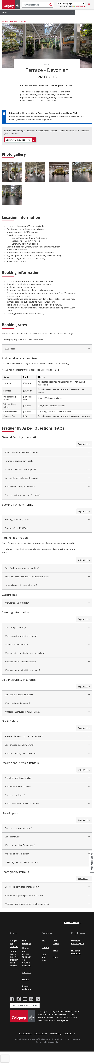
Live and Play (44, 957)
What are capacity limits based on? (20, 753)
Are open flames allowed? (16, 644)
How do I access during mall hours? (21, 585)
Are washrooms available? (17, 602)
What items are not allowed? (18, 786)
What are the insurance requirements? (22, 711)
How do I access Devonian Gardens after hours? (27, 576)
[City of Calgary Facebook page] (12, 999)
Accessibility (56, 1033)
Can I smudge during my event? (19, 745)
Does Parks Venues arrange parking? (22, 568)
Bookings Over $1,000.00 (16, 528)
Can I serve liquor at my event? (19, 694)
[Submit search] (50, 5)
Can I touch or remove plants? (18, 828)
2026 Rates (10, 348)
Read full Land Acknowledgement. (54, 1020)
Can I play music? (12, 836)
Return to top (72, 922)
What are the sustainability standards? (22, 670)
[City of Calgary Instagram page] (18, 999)
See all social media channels (24, 1005)
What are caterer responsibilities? (20, 661)
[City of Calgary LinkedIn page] (31, 999)
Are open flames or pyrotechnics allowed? (24, 736)
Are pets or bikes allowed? (17, 853)
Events (25, 979)
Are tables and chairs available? (19, 778)
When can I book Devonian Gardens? (22, 452)
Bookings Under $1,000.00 (17, 519)
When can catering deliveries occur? (21, 636)
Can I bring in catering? (15, 627)
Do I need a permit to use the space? (21, 478)
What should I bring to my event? (20, 486)
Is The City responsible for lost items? (22, 862)
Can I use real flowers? (15, 795)
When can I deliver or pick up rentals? (22, 803)
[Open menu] (89, 5)
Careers (45, 947)
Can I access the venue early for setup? (22, 495)
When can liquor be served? (17, 703)
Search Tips (69, 1033)
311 (43, 940)
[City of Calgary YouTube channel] (25, 999)
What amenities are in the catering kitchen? (25, 653)
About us (26, 972)
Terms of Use (40, 1033)
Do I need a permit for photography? (22, 886)
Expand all (83, 444)
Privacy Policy (25, 1033)
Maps (55, 950)
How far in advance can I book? (19, 461)
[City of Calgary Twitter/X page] (37, 999)
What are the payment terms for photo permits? (27, 904)
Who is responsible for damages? (20, 845)
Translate (80, 6)
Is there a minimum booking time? (20, 469)
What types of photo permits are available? (24, 895)
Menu (4, 12)
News (55, 957)
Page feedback (91, 863)
